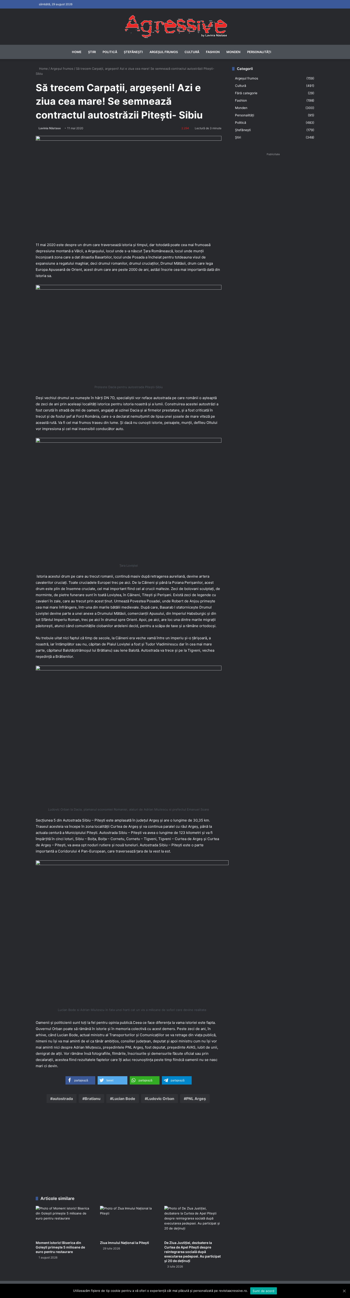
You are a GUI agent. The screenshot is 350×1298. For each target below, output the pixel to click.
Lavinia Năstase (50, 128)
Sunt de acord (263, 1291)
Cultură (192, 52)
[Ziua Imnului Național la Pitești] (128, 1222)
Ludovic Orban (160, 1098)
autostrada (63, 1098)
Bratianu (92, 1098)
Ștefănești (133, 52)
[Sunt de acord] (344, 1290)
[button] (80, 1080)
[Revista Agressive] (175, 26)
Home (76, 52)
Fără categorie (246, 93)
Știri (92, 52)
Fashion (213, 52)
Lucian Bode (123, 1098)
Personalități (259, 52)
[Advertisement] (128, 1150)
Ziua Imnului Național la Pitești (124, 1243)
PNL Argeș (196, 1098)
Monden (233, 52)
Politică (110, 52)
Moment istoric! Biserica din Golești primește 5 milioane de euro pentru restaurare (60, 1247)
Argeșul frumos (164, 52)
